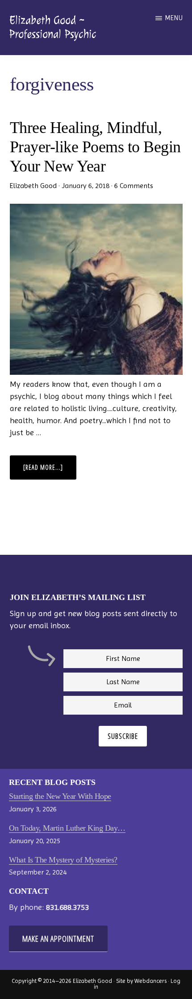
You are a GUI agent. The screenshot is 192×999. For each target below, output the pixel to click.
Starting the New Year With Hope (60, 796)
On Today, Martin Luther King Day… (67, 827)
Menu (174, 18)
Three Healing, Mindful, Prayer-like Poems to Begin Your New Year (95, 147)
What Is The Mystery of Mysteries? (63, 859)
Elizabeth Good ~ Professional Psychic (52, 27)
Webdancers (150, 981)
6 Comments (133, 185)
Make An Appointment (58, 938)
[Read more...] (49, 471)
